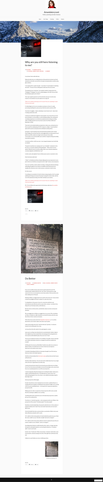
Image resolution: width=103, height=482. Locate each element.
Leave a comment (30, 284)
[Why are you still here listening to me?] (31, 56)
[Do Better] (42, 273)
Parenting (52, 19)
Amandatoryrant (51, 12)
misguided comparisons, (45, 319)
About (40, 19)
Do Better (30, 278)
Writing (42, 71)
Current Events (36, 71)
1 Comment (47, 71)
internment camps (42, 356)
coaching (30, 71)
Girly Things (45, 19)
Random (62, 19)
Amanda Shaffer (37, 69)
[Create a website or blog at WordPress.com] (51, 479)
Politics (57, 19)
